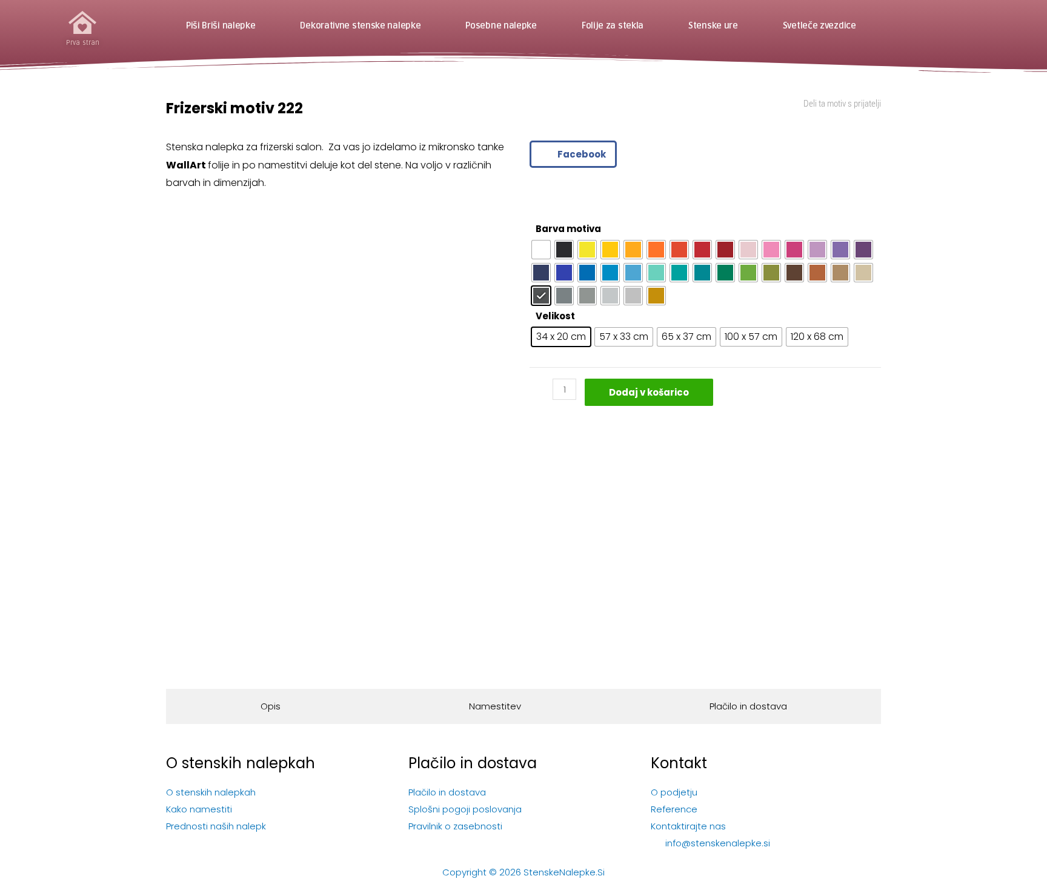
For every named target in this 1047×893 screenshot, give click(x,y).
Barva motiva (568, 228)
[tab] (270, 706)
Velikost (555, 316)
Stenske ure (713, 26)
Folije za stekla (612, 26)
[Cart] (960, 25)
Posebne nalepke (501, 26)
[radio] (541, 250)
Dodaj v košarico (649, 392)
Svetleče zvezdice (819, 26)
